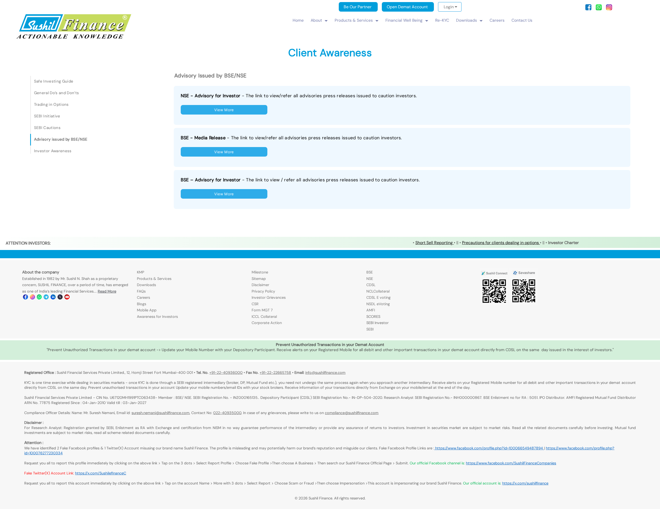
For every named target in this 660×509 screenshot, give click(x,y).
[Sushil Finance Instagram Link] (32, 298)
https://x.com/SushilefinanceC (100, 473)
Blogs (141, 304)
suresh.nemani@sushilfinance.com (160, 412)
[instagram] (609, 9)
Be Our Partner (358, 7)
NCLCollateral (378, 291)
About (316, 20)
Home (298, 20)
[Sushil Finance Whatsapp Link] (39, 298)
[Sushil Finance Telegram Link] (46, 298)
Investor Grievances (269, 297)
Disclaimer (260, 284)
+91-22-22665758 (275, 372)
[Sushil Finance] (74, 38)
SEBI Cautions (47, 127)
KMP (140, 272)
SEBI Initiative (47, 116)
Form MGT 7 (262, 310)
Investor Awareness (53, 150)
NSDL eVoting (378, 304)
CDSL (371, 284)
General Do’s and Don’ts (56, 92)
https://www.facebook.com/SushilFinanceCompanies (511, 463)
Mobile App (146, 310)
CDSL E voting (378, 297)
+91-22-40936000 (226, 372)
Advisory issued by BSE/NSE (60, 139)
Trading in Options (51, 104)
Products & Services (354, 20)
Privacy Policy (263, 291)
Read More (107, 291)
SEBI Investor (377, 322)
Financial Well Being (404, 20)
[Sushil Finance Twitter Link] (60, 298)
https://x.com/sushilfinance (525, 483)
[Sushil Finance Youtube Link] (67, 298)
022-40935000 (227, 412)
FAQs (141, 291)
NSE (369, 278)
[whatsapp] (600, 9)
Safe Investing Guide (53, 81)
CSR (255, 304)
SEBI (370, 329)
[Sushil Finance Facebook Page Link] (25, 298)
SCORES (373, 316)
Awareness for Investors (157, 316)
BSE (369, 272)
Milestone (260, 272)
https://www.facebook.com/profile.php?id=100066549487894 (489, 448)
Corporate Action (267, 322)
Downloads (466, 20)
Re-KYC (442, 20)
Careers (497, 20)
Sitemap (259, 278)
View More (224, 110)
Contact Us (522, 20)
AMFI (370, 310)
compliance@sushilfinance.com (351, 412)
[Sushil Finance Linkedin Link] (53, 298)
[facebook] (590, 9)
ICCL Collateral (264, 316)
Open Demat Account (407, 7)
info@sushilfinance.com (325, 372)
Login (449, 7)
